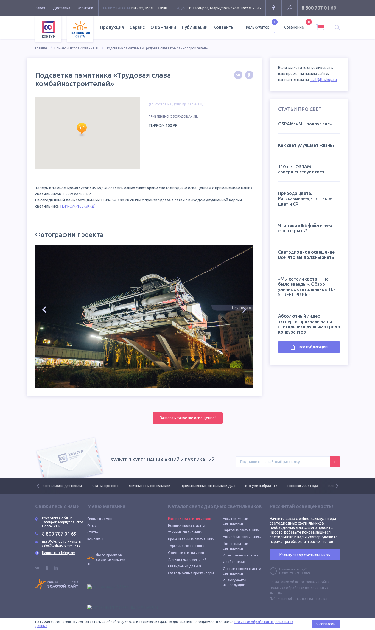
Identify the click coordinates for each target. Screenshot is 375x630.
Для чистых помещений (187, 559)
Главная (41, 48)
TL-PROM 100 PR (163, 125)
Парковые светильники (241, 530)
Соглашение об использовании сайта (300, 582)
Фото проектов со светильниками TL (106, 559)
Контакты (223, 27)
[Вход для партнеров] (273, 8)
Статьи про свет (102, 486)
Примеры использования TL (76, 48)
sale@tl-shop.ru (54, 545)
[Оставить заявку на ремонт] (289, 8)
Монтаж (85, 8)
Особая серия (234, 562)
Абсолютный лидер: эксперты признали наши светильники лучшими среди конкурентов (309, 323)
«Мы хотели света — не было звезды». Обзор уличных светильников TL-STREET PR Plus (306, 286)
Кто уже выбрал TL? (258, 486)
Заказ (40, 8)
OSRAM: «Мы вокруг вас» (305, 123)
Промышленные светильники (191, 539)
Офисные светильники (186, 553)
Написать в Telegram (58, 553)
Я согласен (325, 624)
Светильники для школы (59, 486)
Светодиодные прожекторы (191, 573)
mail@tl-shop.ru (323, 79)
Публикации (195, 27)
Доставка (61, 8)
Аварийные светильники (242, 537)
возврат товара (314, 598)
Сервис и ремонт (100, 518)
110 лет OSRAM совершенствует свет (301, 169)
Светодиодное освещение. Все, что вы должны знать (307, 255)
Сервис (137, 27)
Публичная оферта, (285, 598)
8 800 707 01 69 (318, 7)
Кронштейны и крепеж (241, 555)
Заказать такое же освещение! (188, 418)
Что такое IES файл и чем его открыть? (305, 228)
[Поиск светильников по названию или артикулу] (337, 27)
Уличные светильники (185, 532)
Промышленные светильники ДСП (205, 486)
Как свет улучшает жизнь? (306, 145)
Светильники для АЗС (185, 566)
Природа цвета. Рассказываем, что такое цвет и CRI (305, 198)
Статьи (93, 532)
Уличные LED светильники (146, 486)
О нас (91, 525)
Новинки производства (186, 525)
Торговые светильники (186, 546)
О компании (163, 27)
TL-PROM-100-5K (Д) (78, 206)
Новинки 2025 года (300, 486)
